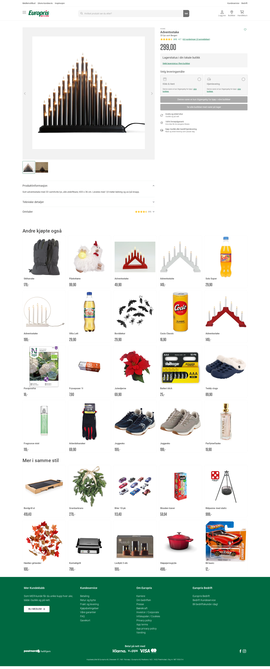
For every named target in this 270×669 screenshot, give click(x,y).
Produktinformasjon (34, 185)
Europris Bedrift (201, 596)
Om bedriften (143, 600)
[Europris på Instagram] (244, 651)
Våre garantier (88, 612)
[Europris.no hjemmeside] (38, 13)
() (196, 39)
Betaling (84, 596)
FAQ (82, 616)
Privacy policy (144, 620)
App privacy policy (146, 628)
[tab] (88, 185)
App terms (142, 624)
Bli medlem (35, 609)
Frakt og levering (89, 604)
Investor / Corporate (147, 612)
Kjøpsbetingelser (89, 608)
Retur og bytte (88, 600)
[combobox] (133, 13)
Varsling (141, 632)
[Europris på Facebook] (240, 651)
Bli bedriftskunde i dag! (205, 604)
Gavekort (85, 620)
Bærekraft (142, 608)
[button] (152, 93)
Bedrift (244, 3)
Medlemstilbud (28, 3)
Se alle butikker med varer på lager (204, 107)
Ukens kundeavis (45, 3)
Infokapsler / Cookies (148, 616)
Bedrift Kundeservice (204, 600)
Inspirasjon (60, 3)
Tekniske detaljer (33, 202)
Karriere (140, 596)
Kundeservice (233, 3)
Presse (140, 604)
